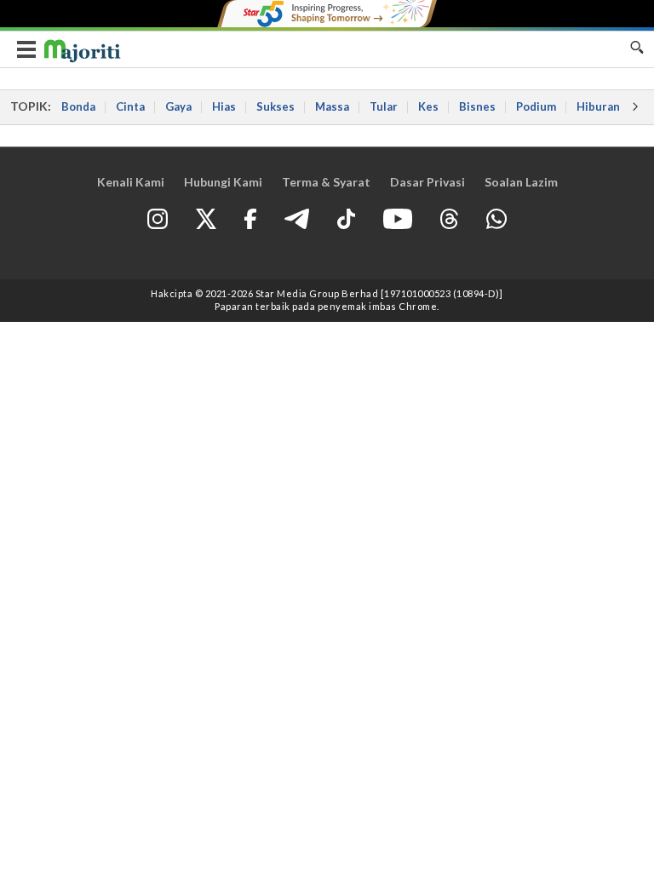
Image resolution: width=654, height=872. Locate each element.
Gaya (178, 106)
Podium (536, 106)
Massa (332, 106)
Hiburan (598, 106)
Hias (224, 106)
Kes (428, 106)
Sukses (275, 106)
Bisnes (477, 106)
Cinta (130, 106)
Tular (384, 106)
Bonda (78, 106)
